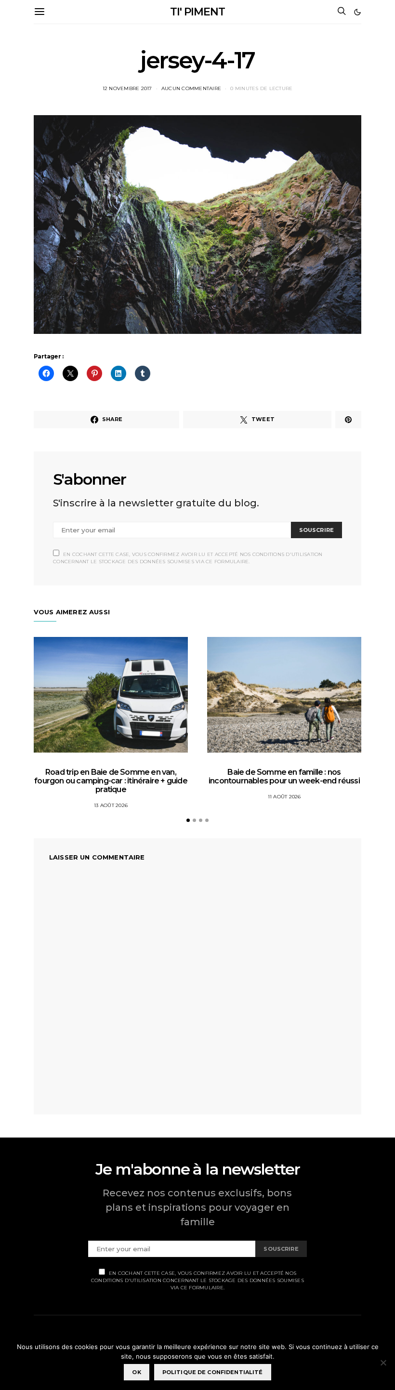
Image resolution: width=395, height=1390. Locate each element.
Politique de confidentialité (212, 1372)
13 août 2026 (111, 805)
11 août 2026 (284, 797)
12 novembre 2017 (127, 88)
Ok (136, 1372)
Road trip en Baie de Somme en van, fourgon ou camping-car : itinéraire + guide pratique (110, 781)
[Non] (383, 1362)
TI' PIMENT (197, 11)
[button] (357, 12)
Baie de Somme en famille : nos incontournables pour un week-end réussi (284, 776)
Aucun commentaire (191, 88)
